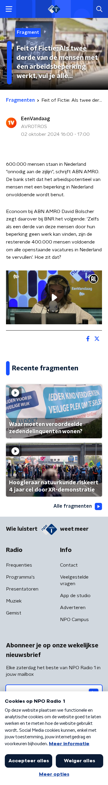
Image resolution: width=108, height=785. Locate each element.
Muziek (14, 601)
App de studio (75, 595)
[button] (9, 9)
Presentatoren (22, 589)
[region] (54, 297)
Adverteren (73, 607)
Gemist (13, 613)
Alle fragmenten (72, 506)
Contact (69, 565)
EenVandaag (35, 118)
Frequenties (19, 565)
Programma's (20, 577)
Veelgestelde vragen (74, 580)
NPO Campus (74, 619)
